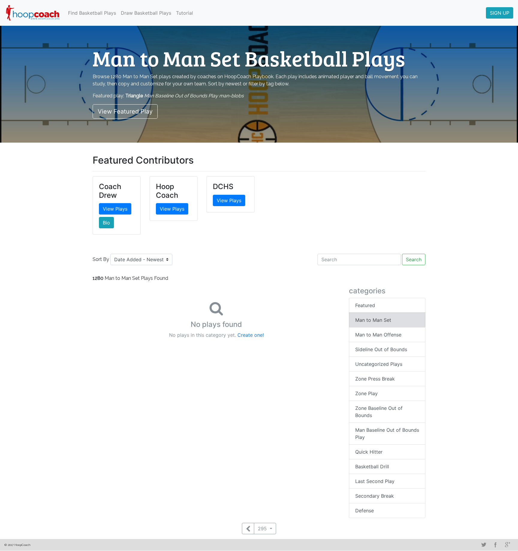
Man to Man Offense (378, 335)
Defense (364, 511)
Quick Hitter (369, 452)
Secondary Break (374, 496)
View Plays (115, 209)
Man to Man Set (373, 320)
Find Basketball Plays (92, 13)
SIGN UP (499, 13)
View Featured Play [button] (125, 111)
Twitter (484, 545)
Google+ (508, 545)
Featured (365, 305)
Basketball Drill (372, 467)
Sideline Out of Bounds (381, 349)
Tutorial (184, 13)
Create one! (250, 335)
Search (413, 259)
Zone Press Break (375, 379)
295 (263, 529)
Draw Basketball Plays (146, 13)
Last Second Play (374, 481)
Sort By (101, 259)
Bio (106, 223)
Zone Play (366, 393)
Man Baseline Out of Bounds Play (387, 433)
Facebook (496, 545)
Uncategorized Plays (378, 364)
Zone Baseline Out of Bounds (379, 411)
